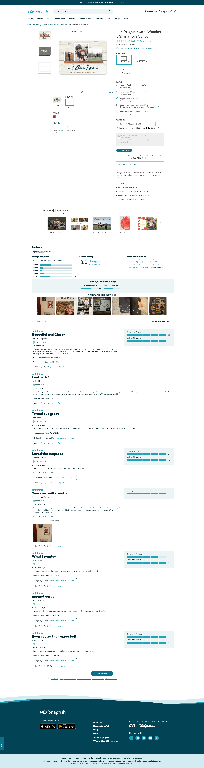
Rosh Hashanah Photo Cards (57, 24)
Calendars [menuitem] (99, 18)
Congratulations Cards (68, 678)
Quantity (120, 120)
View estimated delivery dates (126, 164)
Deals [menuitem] (125, 18)
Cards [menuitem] (49, 18)
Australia (126, 758)
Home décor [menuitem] (85, 18)
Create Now (124, 150)
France (76, 758)
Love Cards (54, 678)
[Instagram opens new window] (138, 737)
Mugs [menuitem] (117, 18)
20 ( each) (129, 124)
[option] (44, 35)
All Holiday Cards (39, 24)
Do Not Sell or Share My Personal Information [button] (144, 761)
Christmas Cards (111, 678)
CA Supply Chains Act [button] (97, 761)
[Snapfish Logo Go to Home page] (38, 11)
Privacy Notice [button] (65, 761)
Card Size (120, 53)
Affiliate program (101, 737)
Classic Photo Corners (56, 233)
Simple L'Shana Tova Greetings (102, 233)
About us (97, 722)
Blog (95, 729)
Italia (91, 758)
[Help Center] (171, 11)
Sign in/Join (152, 11)
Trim (55, 123)
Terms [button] (55, 761)
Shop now (119, 2)
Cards (29, 24)
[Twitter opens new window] (158, 737)
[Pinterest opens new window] (145, 737)
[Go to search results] (109, 11)
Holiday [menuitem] (30, 18)
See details (145, 158)
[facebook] (132, 737)
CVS (157, 107)
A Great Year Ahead (79, 233)
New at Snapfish (101, 726)
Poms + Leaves (147, 233)
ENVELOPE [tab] (90, 31)
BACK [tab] (81, 31)
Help (95, 733)
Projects (165, 11)
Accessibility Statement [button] (116, 761)
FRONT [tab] (74, 31)
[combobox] (83, 11)
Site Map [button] (46, 761)
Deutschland (67, 758)
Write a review (144, 41)
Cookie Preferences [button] (80, 761)
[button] (81, 92)
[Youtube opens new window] (151, 737)
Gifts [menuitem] (109, 18)
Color (56, 113)
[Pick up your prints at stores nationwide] (132, 725)
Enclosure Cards (98, 678)
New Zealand (137, 758)
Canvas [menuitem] (72, 18)
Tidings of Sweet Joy (125, 233)
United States (115, 758)
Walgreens (150, 107)
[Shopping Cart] (174, 11)
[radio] (54, 116)
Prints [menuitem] (40, 18)
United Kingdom (102, 758)
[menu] (109, 92)
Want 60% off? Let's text (105, 741)
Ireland (84, 758)
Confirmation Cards (84, 678)
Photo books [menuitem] (60, 18)
